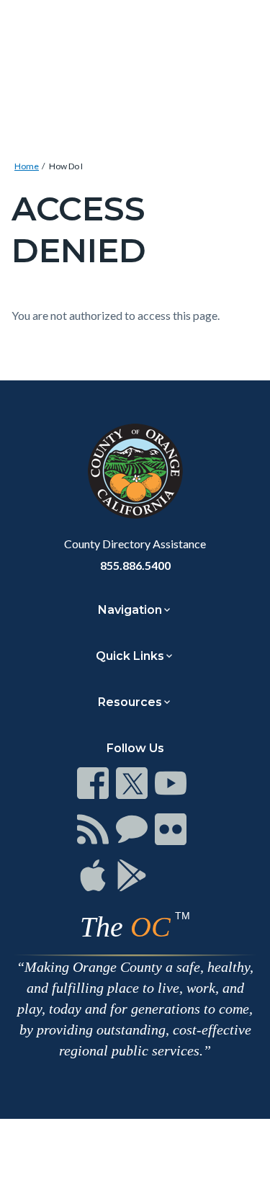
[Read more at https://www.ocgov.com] (135, 471)
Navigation (130, 610)
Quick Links (130, 656)
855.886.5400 (135, 565)
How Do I (66, 166)
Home (26, 166)
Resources (130, 702)
